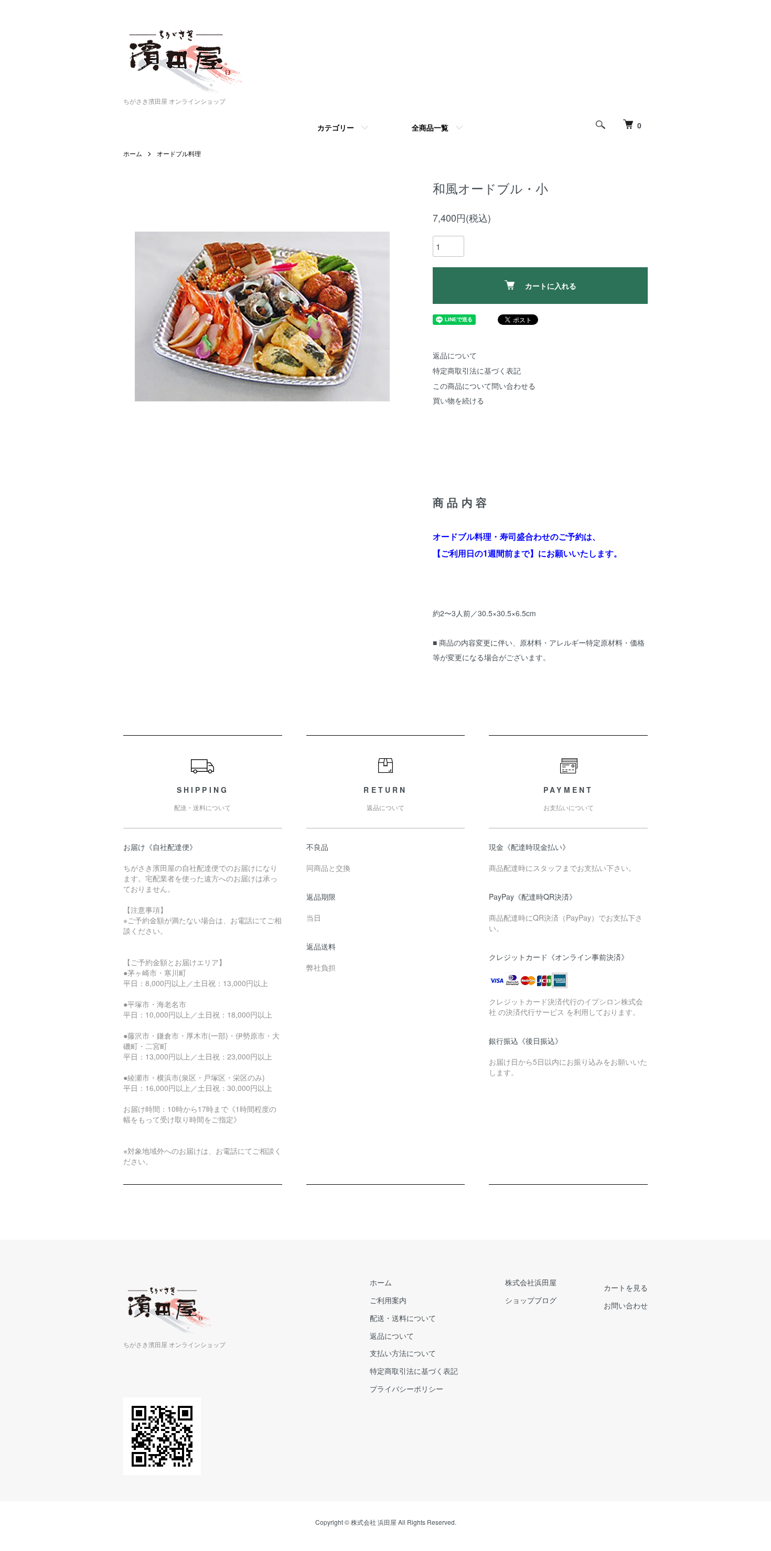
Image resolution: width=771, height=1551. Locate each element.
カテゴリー (335, 127)
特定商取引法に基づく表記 (477, 370)
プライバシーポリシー (406, 1388)
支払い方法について (403, 1353)
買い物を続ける (458, 400)
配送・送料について (403, 1318)
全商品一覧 (430, 127)
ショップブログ (530, 1300)
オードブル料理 (179, 153)
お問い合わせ (626, 1305)
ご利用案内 (388, 1300)
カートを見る (626, 1287)
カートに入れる (550, 285)
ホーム (132, 153)
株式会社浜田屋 (530, 1282)
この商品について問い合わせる (484, 385)
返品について (455, 355)
